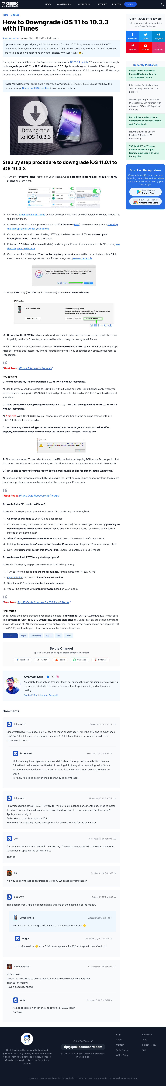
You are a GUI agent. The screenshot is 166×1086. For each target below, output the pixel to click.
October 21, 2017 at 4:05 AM (104, 897)
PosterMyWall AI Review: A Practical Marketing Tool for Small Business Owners (143, 74)
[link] (48, 677)
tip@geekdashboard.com (83, 1047)
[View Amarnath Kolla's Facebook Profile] (48, 677)
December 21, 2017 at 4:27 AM (99, 753)
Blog (118, 1034)
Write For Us (122, 1050)
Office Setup (122, 1055)
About (119, 1039)
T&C (144, 1050)
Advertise (147, 1034)
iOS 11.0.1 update (79, 62)
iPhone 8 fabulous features (35, 368)
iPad (58, 636)
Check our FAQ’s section (35, 88)
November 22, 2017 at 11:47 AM (102, 839)
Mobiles (15, 15)
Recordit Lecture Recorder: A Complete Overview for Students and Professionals (145, 120)
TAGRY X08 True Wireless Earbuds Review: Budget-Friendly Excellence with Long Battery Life (144, 151)
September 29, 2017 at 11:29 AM (102, 967)
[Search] (162, 4)
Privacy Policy (149, 1044)
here (76, 224)
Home (5, 15)
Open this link (15, 577)
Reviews (116, 4)
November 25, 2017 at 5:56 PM (102, 798)
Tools (129, 4)
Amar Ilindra (27, 917)
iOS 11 (48, 636)
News (48, 4)
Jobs (144, 1039)
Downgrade (36, 636)
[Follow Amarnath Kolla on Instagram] (57, 677)
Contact (120, 1044)
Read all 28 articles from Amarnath (41, 695)
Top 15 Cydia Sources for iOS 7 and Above (43, 602)
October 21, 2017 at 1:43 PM (100, 918)
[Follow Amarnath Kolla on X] (52, 677)
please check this (82, 258)
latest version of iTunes (32, 214)
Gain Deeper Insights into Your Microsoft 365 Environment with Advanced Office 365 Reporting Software (145, 104)
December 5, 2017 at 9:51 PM (99, 1000)
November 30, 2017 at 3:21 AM (98, 939)
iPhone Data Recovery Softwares (39, 495)
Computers (84, 4)
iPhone (68, 636)
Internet (102, 4)
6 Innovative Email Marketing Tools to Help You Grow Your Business (143, 88)
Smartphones (64, 4)
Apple (23, 636)
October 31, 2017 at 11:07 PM (103, 873)
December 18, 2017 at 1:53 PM (103, 724)
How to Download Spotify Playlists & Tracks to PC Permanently (142, 135)
